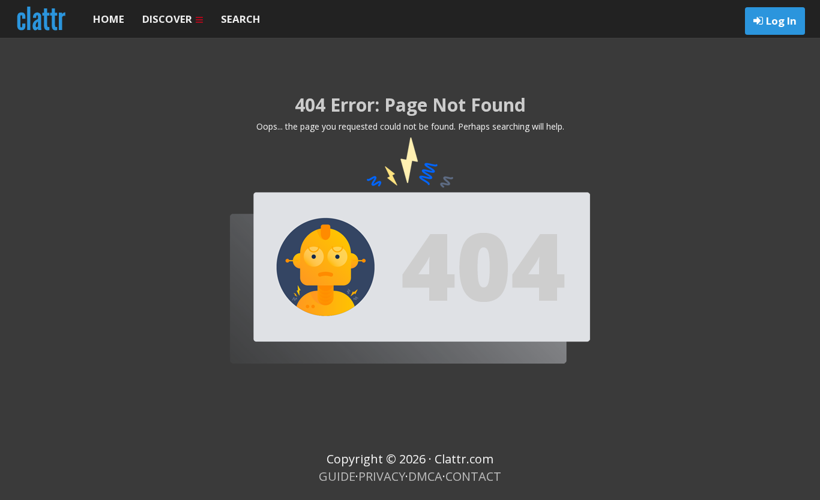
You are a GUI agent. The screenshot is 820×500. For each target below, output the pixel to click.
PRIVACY (381, 476)
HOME (108, 19)
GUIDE (337, 476)
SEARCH (241, 19)
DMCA (425, 476)
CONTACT (473, 476)
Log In (781, 21)
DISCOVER (168, 19)
